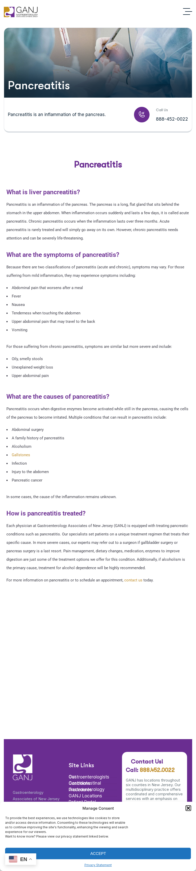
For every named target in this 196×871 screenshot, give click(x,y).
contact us (133, 580)
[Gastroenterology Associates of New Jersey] (21, 11)
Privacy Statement (98, 865)
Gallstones (21, 455)
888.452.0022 (157, 770)
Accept (98, 853)
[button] (188, 808)
